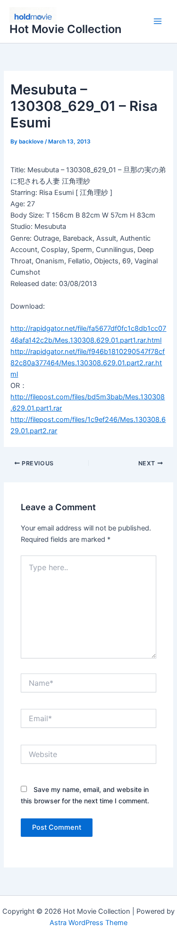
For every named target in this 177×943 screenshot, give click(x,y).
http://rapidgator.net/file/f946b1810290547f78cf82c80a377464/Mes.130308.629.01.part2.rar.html (87, 363)
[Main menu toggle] (158, 22)
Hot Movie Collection (65, 29)
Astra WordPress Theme (88, 922)
